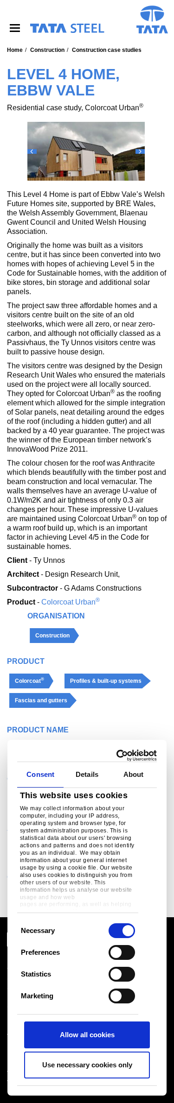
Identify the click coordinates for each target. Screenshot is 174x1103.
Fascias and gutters (41, 700)
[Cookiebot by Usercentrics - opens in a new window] (119, 756)
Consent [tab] (40, 774)
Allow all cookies (87, 1035)
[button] (32, 151)
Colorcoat (29, 680)
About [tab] (133, 774)
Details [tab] (87, 774)
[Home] (66, 28)
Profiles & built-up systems (106, 681)
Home (15, 50)
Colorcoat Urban (70, 602)
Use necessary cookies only (87, 1065)
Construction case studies (107, 50)
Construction (47, 50)
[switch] (122, 952)
